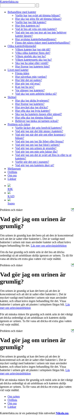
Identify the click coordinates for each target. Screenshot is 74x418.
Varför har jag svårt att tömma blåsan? (37, 15)
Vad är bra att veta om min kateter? (36, 29)
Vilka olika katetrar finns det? (32, 52)
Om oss (12, 175)
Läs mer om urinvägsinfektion (49, 245)
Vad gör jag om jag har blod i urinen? (37, 144)
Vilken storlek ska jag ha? (30, 56)
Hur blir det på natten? (28, 80)
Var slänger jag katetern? (30, 90)
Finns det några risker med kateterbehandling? (42, 42)
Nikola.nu (62, 413)
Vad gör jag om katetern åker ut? (34, 165)
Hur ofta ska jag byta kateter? (32, 110)
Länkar (12, 178)
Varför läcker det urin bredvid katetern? (38, 127)
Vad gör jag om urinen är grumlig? (35, 148)
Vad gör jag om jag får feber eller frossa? (39, 141)
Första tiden (22, 73)
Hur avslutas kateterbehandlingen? (35, 39)
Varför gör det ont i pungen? (32, 161)
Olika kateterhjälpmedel (22, 46)
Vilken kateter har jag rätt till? (32, 49)
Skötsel (12, 97)
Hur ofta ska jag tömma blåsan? (34, 117)
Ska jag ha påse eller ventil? (31, 63)
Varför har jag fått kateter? (30, 22)
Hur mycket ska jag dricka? (31, 107)
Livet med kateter (18, 69)
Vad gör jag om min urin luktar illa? (36, 151)
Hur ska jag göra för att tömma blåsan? (38, 18)
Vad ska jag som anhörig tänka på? (36, 93)
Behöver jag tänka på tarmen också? (36, 121)
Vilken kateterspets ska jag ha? (33, 59)
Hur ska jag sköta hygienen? (32, 100)
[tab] (41, 187)
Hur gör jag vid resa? (27, 83)
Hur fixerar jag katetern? (29, 104)
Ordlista (12, 172)
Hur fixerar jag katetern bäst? (32, 66)
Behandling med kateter (22, 12)
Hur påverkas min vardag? (31, 76)
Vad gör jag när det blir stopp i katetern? (39, 131)
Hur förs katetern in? (27, 25)
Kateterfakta (9, 1)
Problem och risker (19, 124)
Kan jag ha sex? (24, 87)
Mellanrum (14, 168)
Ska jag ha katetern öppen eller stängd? (38, 114)
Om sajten (14, 396)
